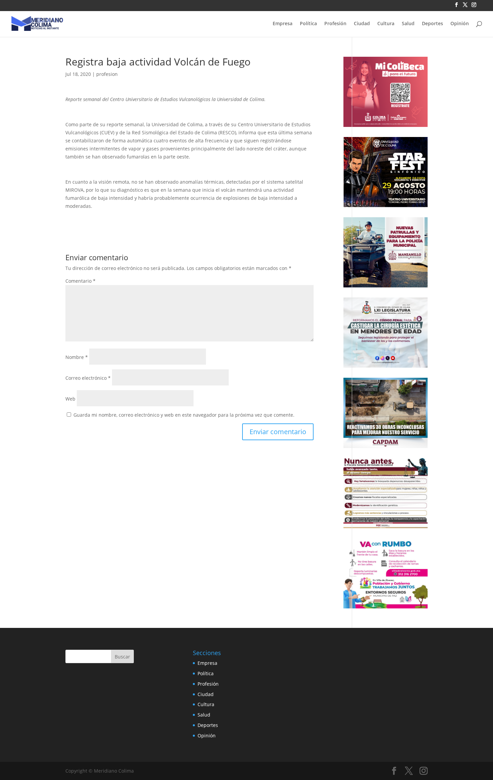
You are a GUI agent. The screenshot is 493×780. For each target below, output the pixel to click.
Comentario (80, 281)
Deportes (432, 24)
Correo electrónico (88, 378)
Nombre (76, 357)
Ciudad (362, 24)
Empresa (282, 24)
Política (308, 24)
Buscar (122, 656)
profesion (107, 74)
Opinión (459, 24)
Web (70, 399)
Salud (408, 24)
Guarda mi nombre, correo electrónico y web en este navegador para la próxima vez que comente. (183, 415)
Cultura (385, 24)
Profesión (335, 24)
